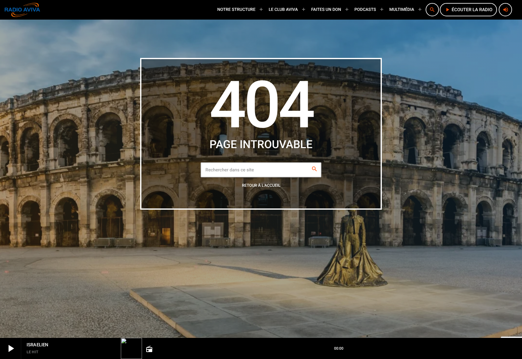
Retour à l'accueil (261, 185)
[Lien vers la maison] (22, 9)
